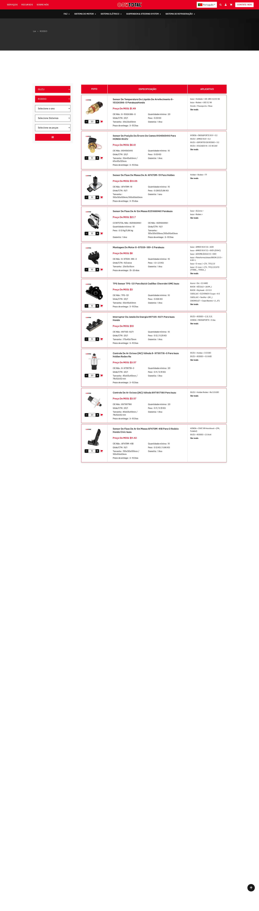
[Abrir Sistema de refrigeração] (194, 14)
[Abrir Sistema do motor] (95, 14)
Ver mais (194, 109)
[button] (220, 5)
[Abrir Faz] (69, 14)
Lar (34, 31)
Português (208, 4)
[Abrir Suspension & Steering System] (160, 14)
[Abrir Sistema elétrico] (121, 14)
